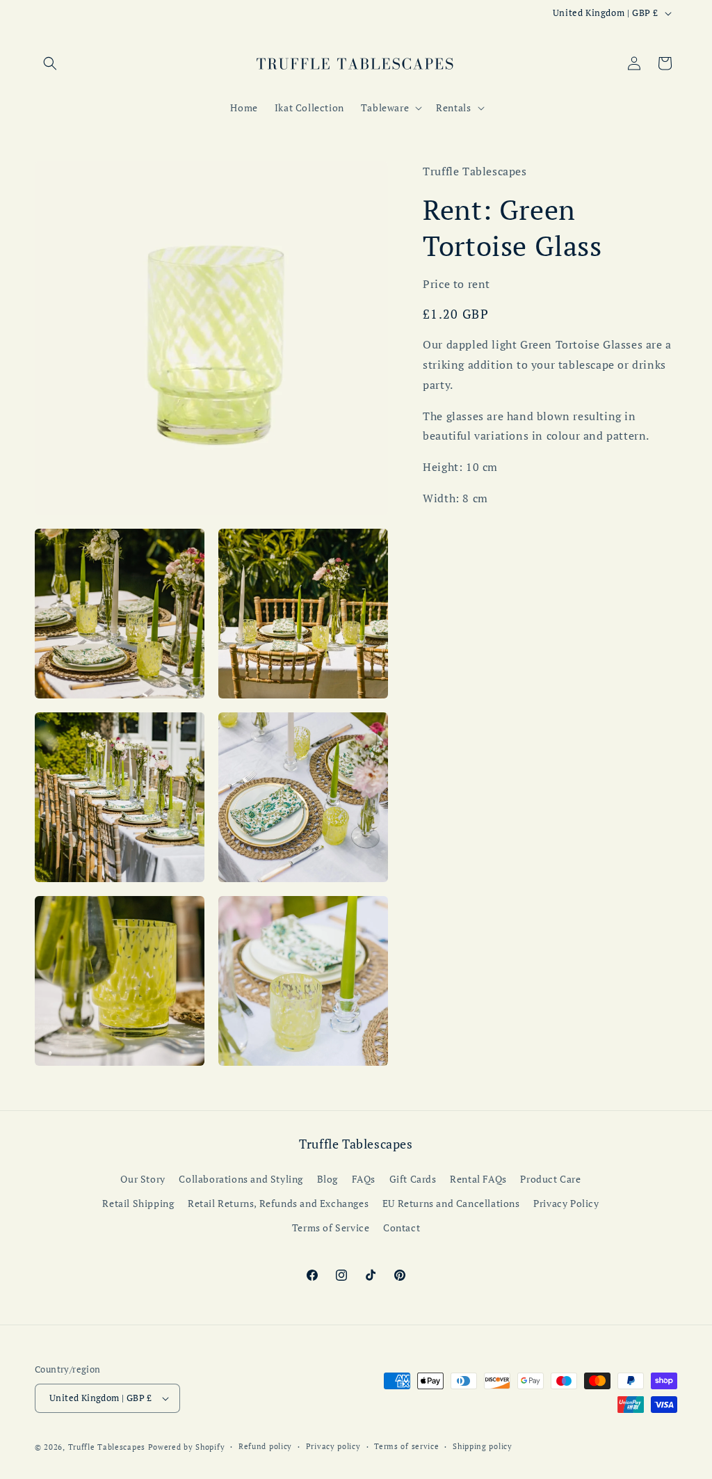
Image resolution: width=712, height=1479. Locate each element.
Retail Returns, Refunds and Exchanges (278, 1203)
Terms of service (406, 1446)
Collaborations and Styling (241, 1178)
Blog (327, 1178)
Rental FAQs (478, 1178)
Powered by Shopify (186, 1447)
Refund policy (265, 1446)
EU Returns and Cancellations (451, 1203)
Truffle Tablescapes (108, 1447)
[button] (50, 63)
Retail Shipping (138, 1203)
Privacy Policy (566, 1203)
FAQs (363, 1178)
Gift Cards (413, 1178)
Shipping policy (482, 1446)
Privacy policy (333, 1446)
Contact (401, 1227)
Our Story (142, 1178)
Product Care (550, 1178)
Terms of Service (331, 1227)
